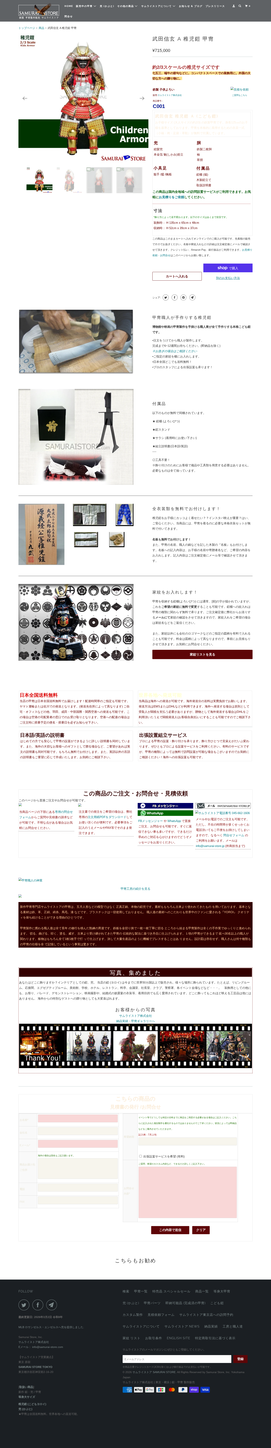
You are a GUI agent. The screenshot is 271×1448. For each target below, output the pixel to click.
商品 (41, 28)
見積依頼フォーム (161, 1315)
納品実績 (211, 1326)
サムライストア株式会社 (170, 95)
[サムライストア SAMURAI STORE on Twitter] (25, 1304)
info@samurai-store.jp (210, 846)
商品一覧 (202, 1291)
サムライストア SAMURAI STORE (154, 1372)
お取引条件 (153, 1338)
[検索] (240, 6)
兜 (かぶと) (107, 6)
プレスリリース (215, 6)
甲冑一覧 (141, 1291)
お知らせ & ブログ (191, 6)
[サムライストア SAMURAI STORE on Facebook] (38, 1304)
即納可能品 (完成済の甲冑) (185, 1303)
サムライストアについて (157, 6)
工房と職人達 (233, 1326)
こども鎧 (217, 1303)
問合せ (68, 16)
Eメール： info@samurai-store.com (40, 1347)
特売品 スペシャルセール (171, 1291)
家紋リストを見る (202, 654)
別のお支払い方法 (228, 278)
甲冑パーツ (152, 1303)
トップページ (26, 28)
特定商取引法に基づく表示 (215, 1338)
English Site (178, 1338)
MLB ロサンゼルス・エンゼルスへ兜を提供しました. (51, 1327)
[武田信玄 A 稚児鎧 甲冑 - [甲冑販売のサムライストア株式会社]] (83, 98)
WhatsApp (174, 821)
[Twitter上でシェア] (165, 297)
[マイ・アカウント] (234, 6)
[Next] (142, 98)
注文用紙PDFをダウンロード (107, 817)
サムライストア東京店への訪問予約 (206, 1315)
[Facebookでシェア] (174, 297)
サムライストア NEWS (182, 1326)
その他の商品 (126, 6)
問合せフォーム (233, 835)
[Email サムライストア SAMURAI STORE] (52, 1304)
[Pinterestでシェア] (183, 297)
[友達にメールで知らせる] (191, 297)
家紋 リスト (131, 1338)
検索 (126, 1291)
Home (68, 6)
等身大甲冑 (221, 1291)
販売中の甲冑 (85, 6)
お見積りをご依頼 (171, 197)
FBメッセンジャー (150, 821)
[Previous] (24, 98)
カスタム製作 (133, 1315)
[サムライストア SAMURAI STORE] (38, 11)
